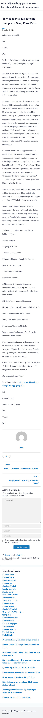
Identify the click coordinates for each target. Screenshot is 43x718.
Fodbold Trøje (8, 575)
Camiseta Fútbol (9, 586)
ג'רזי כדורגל (6, 615)
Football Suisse (8, 632)
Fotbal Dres (7, 583)
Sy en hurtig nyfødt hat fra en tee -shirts (18, 668)
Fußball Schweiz (9, 629)
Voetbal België (8, 626)
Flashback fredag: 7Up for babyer (16, 697)
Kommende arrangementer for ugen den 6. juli (21, 672)
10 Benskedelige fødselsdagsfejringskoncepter (20, 640)
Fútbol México (8, 603)
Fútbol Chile (7, 635)
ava (3, 28)
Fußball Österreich (10, 618)
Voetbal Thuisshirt (9, 600)
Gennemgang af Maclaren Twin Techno (18, 677)
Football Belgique (9, 623)
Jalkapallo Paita (8, 598)
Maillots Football (9, 580)
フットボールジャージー (12, 612)
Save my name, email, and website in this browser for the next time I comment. (22, 541)
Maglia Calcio (8, 592)
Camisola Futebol (9, 609)
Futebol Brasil (8, 621)
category (6, 456)
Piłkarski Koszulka (10, 595)
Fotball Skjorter (8, 606)
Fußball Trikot (8, 577)
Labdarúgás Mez (9, 589)
